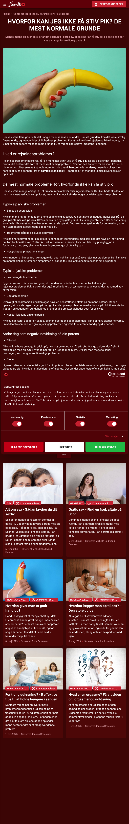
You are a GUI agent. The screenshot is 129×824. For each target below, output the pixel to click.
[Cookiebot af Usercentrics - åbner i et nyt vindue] (110, 374)
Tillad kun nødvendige (24, 446)
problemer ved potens (22, 220)
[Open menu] (4, 4)
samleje (46, 170)
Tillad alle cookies (105, 446)
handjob (74, 167)
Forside (6, 13)
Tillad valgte (64, 446)
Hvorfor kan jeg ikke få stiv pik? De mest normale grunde (40, 13)
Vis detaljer (112, 436)
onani (64, 167)
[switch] (48, 423)
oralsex (90, 167)
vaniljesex (58, 170)
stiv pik (82, 160)
